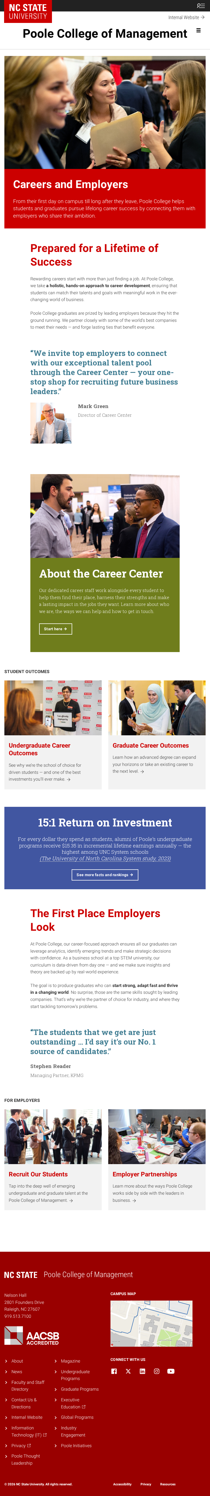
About (17, 1361)
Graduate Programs (80, 1389)
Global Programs (77, 1417)
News (16, 1371)
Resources (168, 1484)
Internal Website (26, 1417)
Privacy (146, 1484)
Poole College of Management (105, 33)
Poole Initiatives (76, 1445)
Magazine (70, 1361)
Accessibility (122, 1484)
